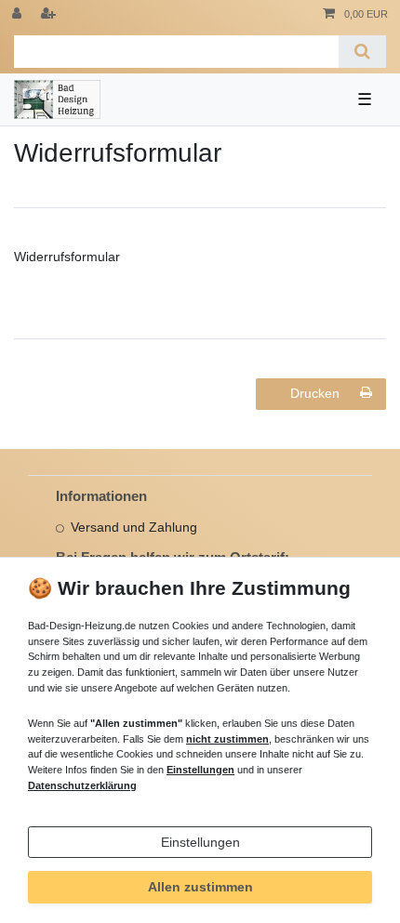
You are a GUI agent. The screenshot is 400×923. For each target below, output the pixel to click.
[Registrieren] (50, 14)
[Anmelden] (19, 14)
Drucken (315, 393)
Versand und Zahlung (134, 527)
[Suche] (362, 51)
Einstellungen (200, 842)
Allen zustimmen (200, 886)
